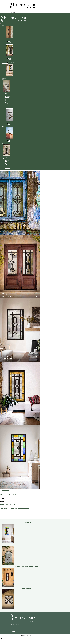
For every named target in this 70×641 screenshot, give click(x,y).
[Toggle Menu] (0, 23)
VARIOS (3, 126)
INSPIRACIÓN (4, 143)
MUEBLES (3, 79)
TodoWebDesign (29, 635)
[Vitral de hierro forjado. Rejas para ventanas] (20, 361)
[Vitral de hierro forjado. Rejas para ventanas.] (20, 488)
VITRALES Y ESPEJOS (5, 63)
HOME (2, 24)
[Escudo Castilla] (20, 234)
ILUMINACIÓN (4, 78)
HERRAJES (3, 25)
